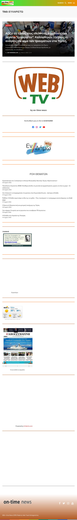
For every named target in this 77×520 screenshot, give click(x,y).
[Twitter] (40, 127)
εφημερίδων (22, 369)
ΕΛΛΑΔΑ (8, 25)
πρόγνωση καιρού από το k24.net (12, 319)
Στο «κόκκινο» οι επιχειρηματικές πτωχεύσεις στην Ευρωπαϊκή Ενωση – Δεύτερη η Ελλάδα (30, 193)
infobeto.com (28, 426)
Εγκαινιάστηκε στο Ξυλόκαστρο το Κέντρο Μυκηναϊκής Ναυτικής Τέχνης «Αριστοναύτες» (29, 181)
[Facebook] (33, 127)
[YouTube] (44, 127)
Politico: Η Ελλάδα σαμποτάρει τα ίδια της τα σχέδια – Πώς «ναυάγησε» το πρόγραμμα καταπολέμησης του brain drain (37, 199)
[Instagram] (36, 127)
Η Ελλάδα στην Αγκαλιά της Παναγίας (13, 215)
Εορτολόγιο (14, 292)
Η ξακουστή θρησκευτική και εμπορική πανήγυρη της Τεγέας (21, 205)
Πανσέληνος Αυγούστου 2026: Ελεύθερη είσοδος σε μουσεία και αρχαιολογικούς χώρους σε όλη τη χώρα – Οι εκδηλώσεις (36, 187)
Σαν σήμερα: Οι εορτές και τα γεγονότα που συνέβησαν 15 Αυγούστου (24, 210)
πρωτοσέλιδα (14, 369)
